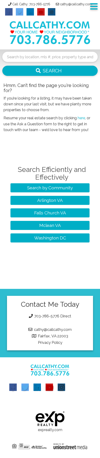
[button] (50, 71)
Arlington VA (50, 200)
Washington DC (50, 237)
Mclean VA (50, 225)
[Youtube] (49, 387)
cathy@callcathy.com (76, 4)
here (81, 118)
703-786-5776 (46, 316)
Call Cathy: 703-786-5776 (31, 4)
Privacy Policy (50, 342)
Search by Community (50, 187)
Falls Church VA (50, 212)
